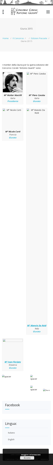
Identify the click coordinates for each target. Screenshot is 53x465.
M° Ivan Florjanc (13, 361)
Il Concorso (18, 38)
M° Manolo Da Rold (36, 325)
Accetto (27, 458)
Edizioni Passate (39, 38)
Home (6, 38)
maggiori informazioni (31, 454)
